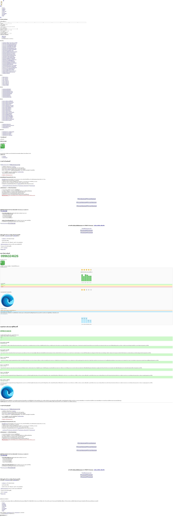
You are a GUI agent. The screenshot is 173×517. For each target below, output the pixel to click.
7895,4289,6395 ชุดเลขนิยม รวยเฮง (8, 50)
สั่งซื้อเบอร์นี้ (3, 154)
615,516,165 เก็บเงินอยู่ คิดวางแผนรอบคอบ (9, 66)
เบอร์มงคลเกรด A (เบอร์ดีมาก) (7, 132)
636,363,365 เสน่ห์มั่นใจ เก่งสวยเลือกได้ (9, 58)
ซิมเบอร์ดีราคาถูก (5, 179)
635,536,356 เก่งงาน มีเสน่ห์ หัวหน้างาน (9, 68)
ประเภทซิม (2, 32)
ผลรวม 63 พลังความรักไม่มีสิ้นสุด (8, 116)
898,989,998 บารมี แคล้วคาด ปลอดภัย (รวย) (9, 59)
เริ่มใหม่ (7, 34)
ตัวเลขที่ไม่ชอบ (2, 25)
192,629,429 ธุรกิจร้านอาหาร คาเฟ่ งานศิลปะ (10, 65)
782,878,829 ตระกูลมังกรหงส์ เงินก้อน (8, 56)
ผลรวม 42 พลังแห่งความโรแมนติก (8, 105)
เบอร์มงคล (3, 37)
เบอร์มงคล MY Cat (6, 127)
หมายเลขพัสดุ (4, 13)
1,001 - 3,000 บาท (5, 78)
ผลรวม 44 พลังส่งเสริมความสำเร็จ (8, 106)
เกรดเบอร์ (1, 33)
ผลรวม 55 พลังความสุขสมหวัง (7, 113)
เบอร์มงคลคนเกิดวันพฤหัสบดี (7, 93)
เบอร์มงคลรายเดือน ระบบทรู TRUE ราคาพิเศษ (10, 42)
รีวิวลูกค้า (3, 14)
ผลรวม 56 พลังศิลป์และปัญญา (7, 114)
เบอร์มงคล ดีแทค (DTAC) (7, 126)
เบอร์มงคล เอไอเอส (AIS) (7, 124)
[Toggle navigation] (1, 6)
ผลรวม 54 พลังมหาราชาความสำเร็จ (8, 112)
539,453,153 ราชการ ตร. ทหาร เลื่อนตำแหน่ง (10, 67)
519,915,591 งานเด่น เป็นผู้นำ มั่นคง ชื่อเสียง (9, 46)
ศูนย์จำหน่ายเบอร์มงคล (4, 244)
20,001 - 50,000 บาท (6, 82)
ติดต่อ (3, 15)
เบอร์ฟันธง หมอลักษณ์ (6, 73)
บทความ (3, 12)
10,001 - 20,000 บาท (6, 81)
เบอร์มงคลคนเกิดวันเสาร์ (7, 95)
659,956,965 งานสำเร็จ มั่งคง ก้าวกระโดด (9, 47)
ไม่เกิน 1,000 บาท (5, 77)
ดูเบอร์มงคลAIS (5, 185)
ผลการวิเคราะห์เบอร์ (5, 253)
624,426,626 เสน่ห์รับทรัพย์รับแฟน (8, 64)
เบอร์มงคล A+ (4, 238)
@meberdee (14, 166)
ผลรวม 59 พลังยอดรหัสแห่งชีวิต (8, 115)
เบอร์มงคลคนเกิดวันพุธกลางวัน (8, 91)
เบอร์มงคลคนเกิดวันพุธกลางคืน (8, 92)
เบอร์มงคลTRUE (26, 185)
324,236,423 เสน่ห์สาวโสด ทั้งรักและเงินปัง (9, 55)
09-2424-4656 (17, 512)
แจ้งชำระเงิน (4, 11)
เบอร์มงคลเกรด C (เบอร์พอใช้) (7, 135)
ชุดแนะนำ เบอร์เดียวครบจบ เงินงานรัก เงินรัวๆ (10, 51)
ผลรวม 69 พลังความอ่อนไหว (7, 120)
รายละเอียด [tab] (4, 156)
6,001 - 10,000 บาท (5, 80)
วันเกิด (1, 24)
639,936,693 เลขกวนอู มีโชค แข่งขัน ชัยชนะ (9, 49)
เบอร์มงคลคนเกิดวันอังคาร (7, 90)
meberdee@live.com (10, 512)
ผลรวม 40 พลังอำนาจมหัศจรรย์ (7, 103)
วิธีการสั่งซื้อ (4, 505)
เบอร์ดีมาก (1, 146)
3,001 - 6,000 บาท (5, 79)
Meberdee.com (6, 513)
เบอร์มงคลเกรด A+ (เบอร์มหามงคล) (8, 131)
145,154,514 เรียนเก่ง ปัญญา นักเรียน (8, 69)
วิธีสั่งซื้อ (3, 10)
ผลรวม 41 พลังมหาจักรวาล (7, 104)
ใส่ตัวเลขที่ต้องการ (3, 21)
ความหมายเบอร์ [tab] (4, 157)
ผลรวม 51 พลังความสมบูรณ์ (7, 111)
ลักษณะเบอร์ (2, 28)
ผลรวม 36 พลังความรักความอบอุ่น (8, 102)
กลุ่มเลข (1, 23)
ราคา (1, 31)
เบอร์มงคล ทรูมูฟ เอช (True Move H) (8, 125)
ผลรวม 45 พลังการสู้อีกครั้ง (7, 107)
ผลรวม (1, 27)
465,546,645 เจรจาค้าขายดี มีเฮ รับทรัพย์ (9, 57)
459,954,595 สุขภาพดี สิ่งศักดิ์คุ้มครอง (8, 60)
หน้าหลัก (4, 36)
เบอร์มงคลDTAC (15, 185)
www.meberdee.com (7, 235)
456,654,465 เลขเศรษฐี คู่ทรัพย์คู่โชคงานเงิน (9, 48)
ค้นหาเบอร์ (2, 34)
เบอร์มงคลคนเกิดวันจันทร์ (7, 89)
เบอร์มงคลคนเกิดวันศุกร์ (6, 94)
